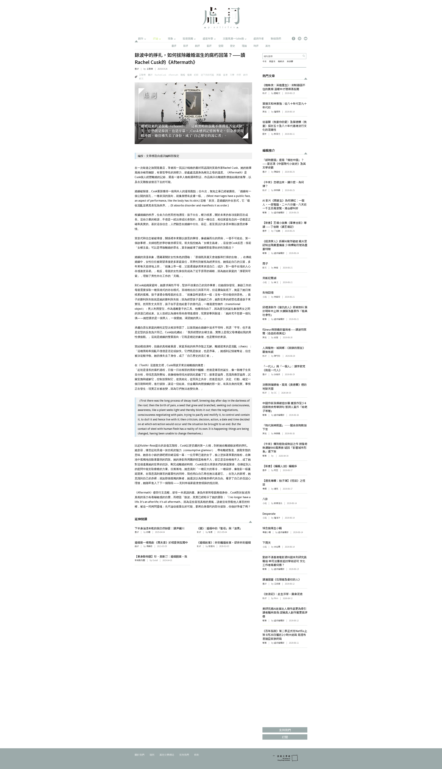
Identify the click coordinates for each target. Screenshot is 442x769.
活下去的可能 (207, 74)
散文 (141, 78)
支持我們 (184, 754)
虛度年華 (208, 38)
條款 (196, 754)
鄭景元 (277, 133)
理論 (244, 46)
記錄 (196, 74)
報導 (264, 212)
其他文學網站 (167, 754)
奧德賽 (290, 61)
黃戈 (276, 282)
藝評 (209, 46)
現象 (170, 38)
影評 (185, 46)
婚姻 (189, 74)
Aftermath (173, 74)
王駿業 (142, 74)
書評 (173, 46)
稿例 (152, 754)
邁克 (276, 488)
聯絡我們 (276, 38)
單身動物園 (140, 560)
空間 (220, 46)
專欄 (264, 488)
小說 (264, 282)
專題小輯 (266, 532)
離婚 (182, 74)
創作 (140, 38)
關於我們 (139, 754)
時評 (256, 46)
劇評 (197, 46)
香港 (225, 74)
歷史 (232, 46)
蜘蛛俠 (281, 61)
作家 (239, 74)
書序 (264, 230)
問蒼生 (272, 61)
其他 (267, 46)
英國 (218, 74)
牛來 (264, 61)
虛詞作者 (258, 38)
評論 (155, 38)
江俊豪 (277, 583)
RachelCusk (160, 74)
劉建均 (211, 546)
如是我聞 (188, 38)
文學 (232, 74)
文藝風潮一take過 (233, 38)
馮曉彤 (149, 546)
